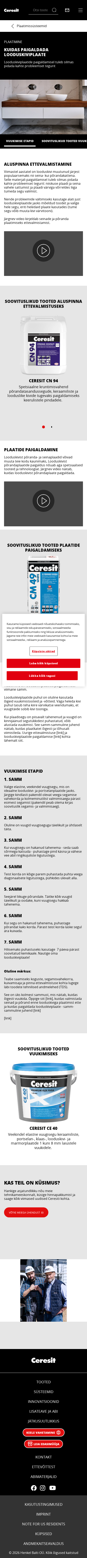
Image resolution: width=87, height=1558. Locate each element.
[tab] (43, 427)
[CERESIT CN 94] (43, 367)
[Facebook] (34, 1488)
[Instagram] (43, 1488)
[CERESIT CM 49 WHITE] (43, 606)
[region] (43, 650)
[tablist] (43, 427)
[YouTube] (52, 1488)
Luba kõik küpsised (43, 663)
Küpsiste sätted (43, 651)
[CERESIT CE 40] (43, 1111)
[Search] (55, 10)
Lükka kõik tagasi (42, 675)
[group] (43, 374)
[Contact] (67, 10)
